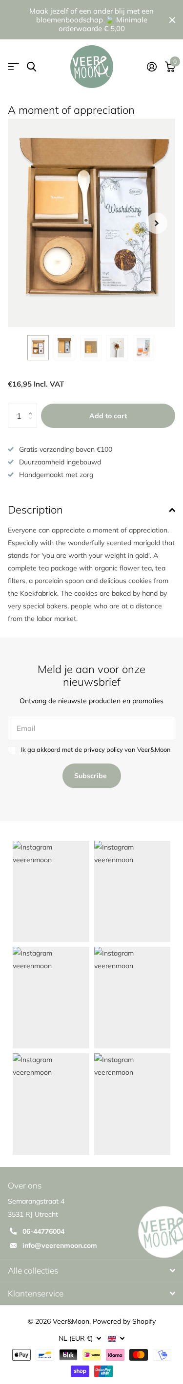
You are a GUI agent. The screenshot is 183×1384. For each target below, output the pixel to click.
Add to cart (108, 415)
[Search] (31, 67)
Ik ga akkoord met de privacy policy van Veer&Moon (96, 749)
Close (172, 19)
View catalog (13, 67)
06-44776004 (43, 1231)
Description (35, 509)
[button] (156, 223)
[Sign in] (151, 66)
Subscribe (91, 775)
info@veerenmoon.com (59, 1245)
